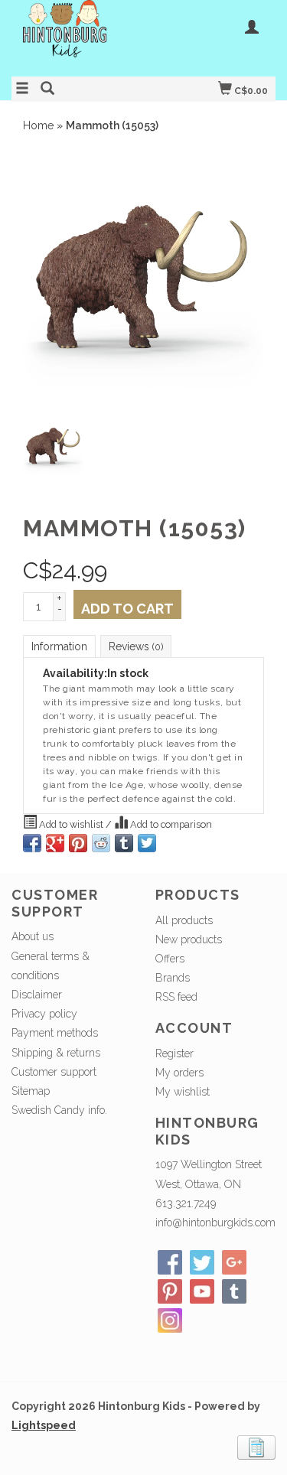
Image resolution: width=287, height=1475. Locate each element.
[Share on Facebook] (32, 843)
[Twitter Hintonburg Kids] (202, 1262)
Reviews (136, 646)
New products (188, 939)
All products (184, 920)
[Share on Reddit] (101, 843)
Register (174, 1053)
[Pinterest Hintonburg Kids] (170, 1291)
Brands (172, 978)
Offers (169, 958)
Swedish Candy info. (59, 1110)
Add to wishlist (71, 824)
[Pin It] (78, 843)
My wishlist (182, 1092)
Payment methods (54, 1033)
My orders (179, 1072)
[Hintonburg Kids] (77, 36)
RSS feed (176, 997)
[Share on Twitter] (147, 843)
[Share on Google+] (55, 843)
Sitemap (30, 1091)
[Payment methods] (256, 1447)
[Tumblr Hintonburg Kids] (234, 1291)
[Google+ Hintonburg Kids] (234, 1262)
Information (59, 646)
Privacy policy (44, 1014)
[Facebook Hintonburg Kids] (170, 1262)
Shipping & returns (55, 1053)
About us (32, 936)
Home (38, 125)
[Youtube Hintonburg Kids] (202, 1291)
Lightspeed (43, 1425)
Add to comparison (170, 824)
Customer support (53, 1072)
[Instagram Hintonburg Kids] (170, 1320)
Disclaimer (36, 994)
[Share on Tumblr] (124, 843)
